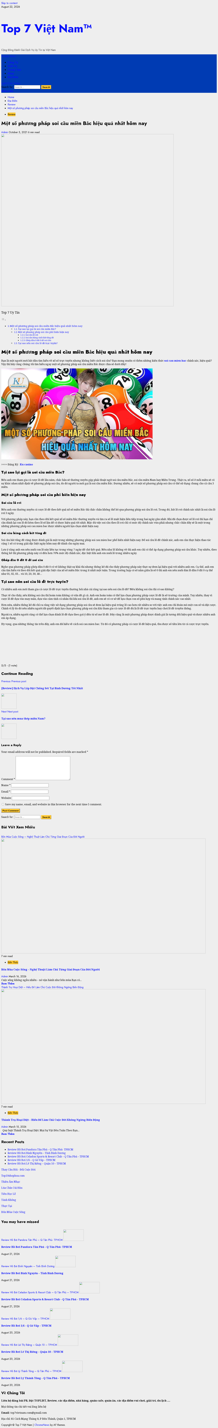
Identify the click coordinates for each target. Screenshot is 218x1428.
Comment (8, 779)
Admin (5, 132)
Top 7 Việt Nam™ (46, 28)
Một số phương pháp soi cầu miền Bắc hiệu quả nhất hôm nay (46, 325)
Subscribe (7, 91)
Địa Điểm (13, 77)
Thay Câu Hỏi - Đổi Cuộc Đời (18, 1169)
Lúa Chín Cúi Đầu (11, 1187)
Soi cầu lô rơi (32, 335)
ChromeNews (41, 1425)
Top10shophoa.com (13, 1175)
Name (6, 785)
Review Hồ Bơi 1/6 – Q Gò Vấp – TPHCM (31, 1160)
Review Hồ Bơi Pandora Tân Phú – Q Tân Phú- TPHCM (40, 1149)
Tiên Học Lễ (8, 1194)
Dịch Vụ (12, 66)
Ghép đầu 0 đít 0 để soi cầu (38, 340)
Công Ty (13, 62)
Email (5, 791)
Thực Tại (6, 1206)
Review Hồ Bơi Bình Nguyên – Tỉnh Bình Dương (37, 1153)
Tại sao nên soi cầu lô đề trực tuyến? (38, 343)
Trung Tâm (14, 70)
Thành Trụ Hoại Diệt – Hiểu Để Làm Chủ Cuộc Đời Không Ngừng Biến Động (42, 987)
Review (11, 114)
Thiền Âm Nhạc (10, 1181)
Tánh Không (8, 1200)
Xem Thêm (7, 983)
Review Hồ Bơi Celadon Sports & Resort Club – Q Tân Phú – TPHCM (48, 1156)
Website (6, 798)
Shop (11, 73)
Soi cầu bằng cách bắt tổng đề (40, 337)
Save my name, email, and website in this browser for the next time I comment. (53, 804)
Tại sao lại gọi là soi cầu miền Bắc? (37, 328)
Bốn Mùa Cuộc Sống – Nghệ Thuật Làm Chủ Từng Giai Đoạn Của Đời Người (42, 837)
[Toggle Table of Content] (3, 320)
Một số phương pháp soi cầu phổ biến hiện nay (43, 332)
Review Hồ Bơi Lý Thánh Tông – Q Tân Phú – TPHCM (31, 1371)
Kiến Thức (13, 962)
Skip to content (9, 3)
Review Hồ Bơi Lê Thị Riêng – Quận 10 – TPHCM (37, 1163)
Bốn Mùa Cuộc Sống (13, 1212)
